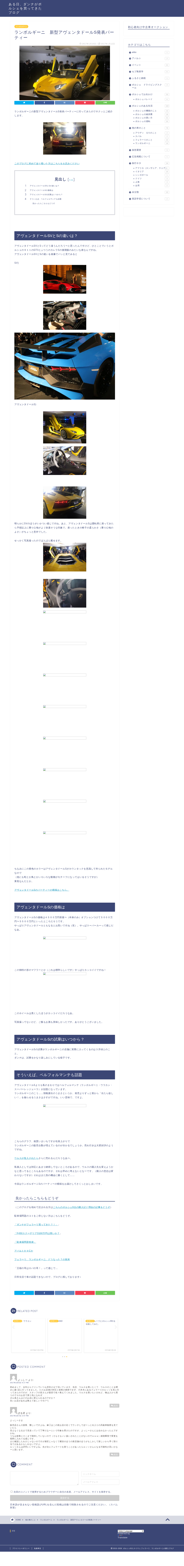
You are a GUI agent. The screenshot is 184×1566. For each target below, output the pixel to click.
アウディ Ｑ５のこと (151, 133)
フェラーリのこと (151, 140)
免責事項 (37, 1548)
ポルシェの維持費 (151, 114)
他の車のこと (150, 128)
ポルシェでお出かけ (150, 94)
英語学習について (149, 198)
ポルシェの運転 (151, 121)
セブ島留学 (149, 71)
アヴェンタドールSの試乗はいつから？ (46, 195)
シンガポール (151, 175)
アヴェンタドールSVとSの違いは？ (44, 186)
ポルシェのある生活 (150, 106)
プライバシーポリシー (21, 1548)
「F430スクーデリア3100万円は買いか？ (37, 1233)
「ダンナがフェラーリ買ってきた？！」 (36, 1224)
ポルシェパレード (151, 99)
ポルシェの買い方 (151, 118)
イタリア (151, 171)
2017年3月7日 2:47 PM (19, 1416)
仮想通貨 (149, 150)
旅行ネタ (150, 163)
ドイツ (151, 178)
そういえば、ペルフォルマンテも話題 (46, 199)
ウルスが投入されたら (26, 1158)
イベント (150, 65)
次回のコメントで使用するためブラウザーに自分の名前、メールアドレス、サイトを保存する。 (63, 1492)
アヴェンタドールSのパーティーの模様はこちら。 (41, 890)
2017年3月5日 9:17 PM (19, 1382)
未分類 (150, 192)
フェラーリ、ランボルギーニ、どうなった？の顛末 (42, 1259)
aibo (149, 52)
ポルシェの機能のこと (151, 111)
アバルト (149, 58)
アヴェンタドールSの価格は (41, 190)
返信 (116, 1406)
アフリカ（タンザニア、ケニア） (151, 168)
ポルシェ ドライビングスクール (149, 86)
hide (71, 180)
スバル (151, 136)
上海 (151, 182)
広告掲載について (149, 156)
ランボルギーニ (21, 26)
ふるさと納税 (149, 78)
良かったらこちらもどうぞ (43, 203)
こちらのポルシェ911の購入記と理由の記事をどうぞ (81, 1207)
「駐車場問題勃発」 (25, 1242)
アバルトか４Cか (23, 1251)
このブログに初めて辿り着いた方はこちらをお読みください (47, 163)
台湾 (151, 186)
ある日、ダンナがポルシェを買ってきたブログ (25, 8)
